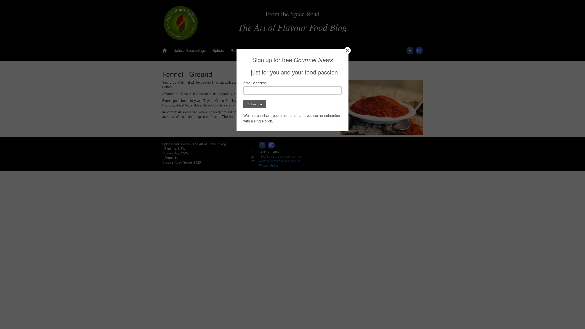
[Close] (347, 50)
